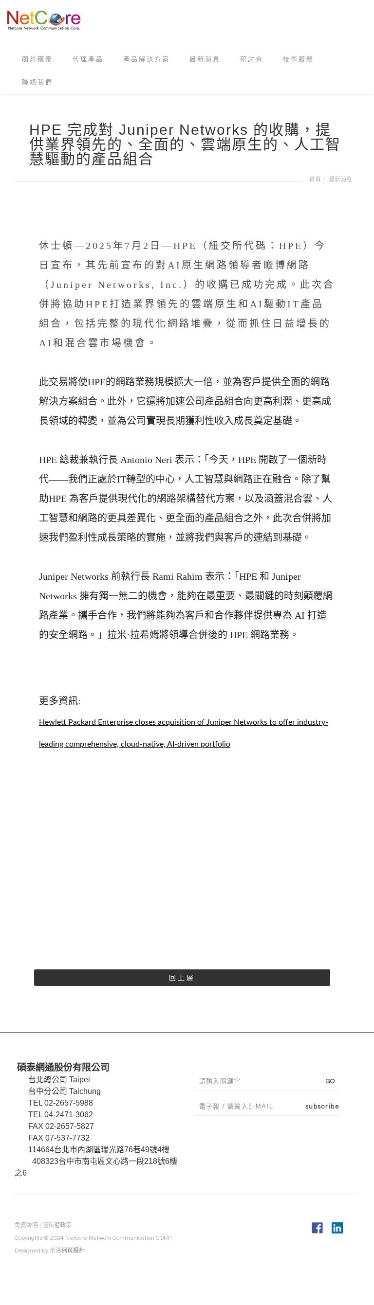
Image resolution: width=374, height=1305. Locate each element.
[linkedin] (337, 1227)
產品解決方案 (146, 62)
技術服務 (298, 62)
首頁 (315, 179)
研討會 (251, 62)
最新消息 (205, 62)
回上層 (182, 978)
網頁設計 (73, 1251)
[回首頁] (47, 18)
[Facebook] (317, 1227)
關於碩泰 (37, 62)
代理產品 (88, 62)
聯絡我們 (37, 88)
